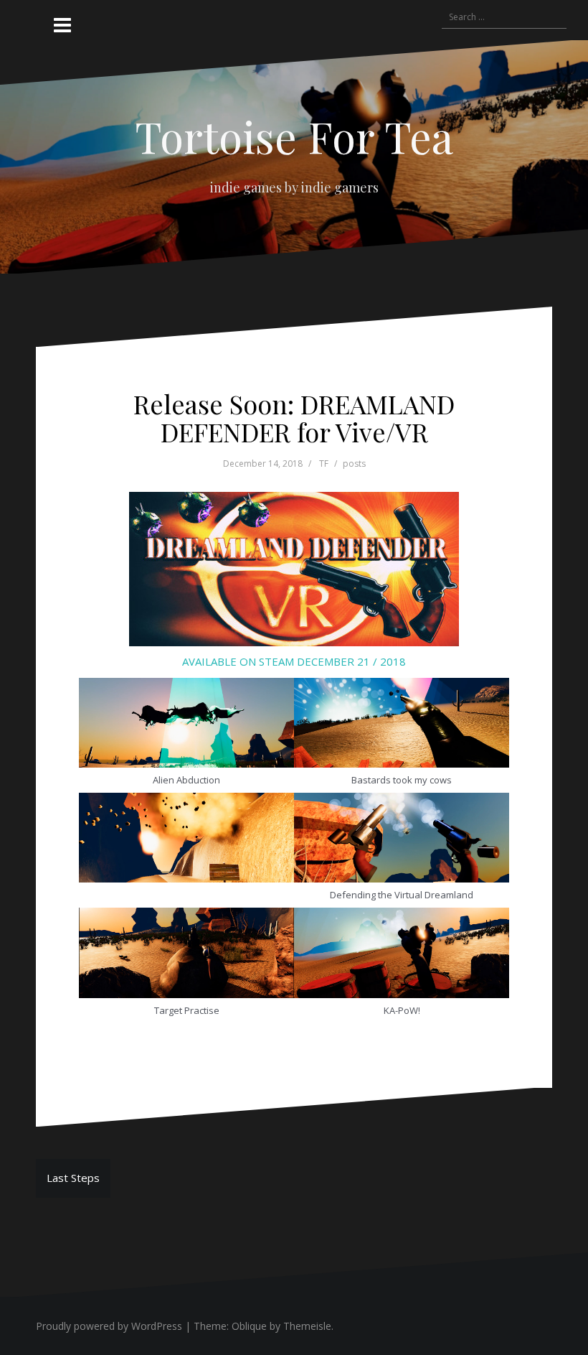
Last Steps (73, 1177)
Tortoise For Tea (294, 135)
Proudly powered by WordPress (109, 1326)
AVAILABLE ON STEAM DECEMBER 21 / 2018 (294, 661)
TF (323, 463)
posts (354, 463)
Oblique (249, 1326)
